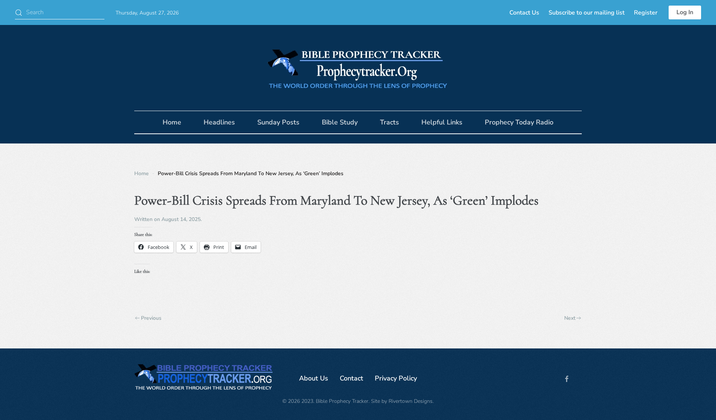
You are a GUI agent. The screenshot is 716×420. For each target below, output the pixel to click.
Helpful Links (441, 122)
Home (172, 122)
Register (645, 13)
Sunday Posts (278, 122)
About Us (313, 378)
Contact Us (524, 13)
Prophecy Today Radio (519, 122)
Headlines (219, 122)
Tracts (389, 122)
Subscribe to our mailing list (587, 13)
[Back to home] (358, 68)
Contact (351, 378)
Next (569, 318)
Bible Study (340, 122)
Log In (684, 12)
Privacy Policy (396, 378)
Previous (151, 318)
